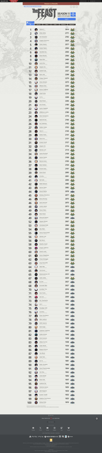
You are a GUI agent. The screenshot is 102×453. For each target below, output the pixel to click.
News (41, 430)
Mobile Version (52, 415)
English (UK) (93, 1)
